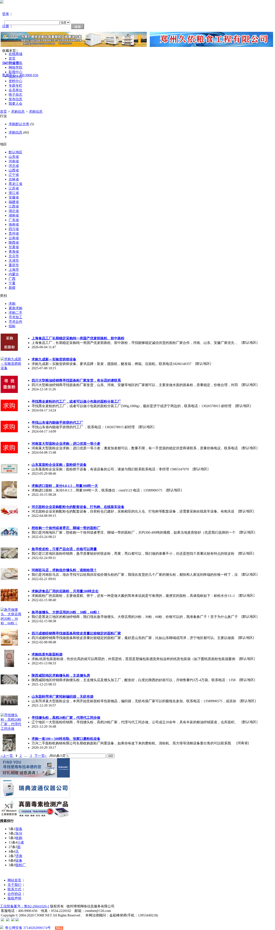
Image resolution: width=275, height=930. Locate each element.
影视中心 (15, 72)
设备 (18, 860)
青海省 (14, 251)
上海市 (14, 269)
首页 (12, 58)
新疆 (12, 287)
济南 (18, 856)
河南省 (14, 161)
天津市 (14, 260)
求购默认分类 (19, 124)
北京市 (14, 256)
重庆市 (14, 265)
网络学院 (15, 67)
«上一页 (7, 756)
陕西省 (14, 242)
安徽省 (14, 197)
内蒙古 (14, 274)
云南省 (14, 238)
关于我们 (14, 885)
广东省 (14, 220)
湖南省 (14, 215)
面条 (18, 829)
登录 (5, 14)
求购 (12, 303)
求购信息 (18, 111)
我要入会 (15, 103)
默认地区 (15, 152)
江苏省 (14, 188)
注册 (5, 26)
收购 (18, 838)
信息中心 (15, 76)
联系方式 (14, 889)
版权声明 (14, 898)
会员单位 (15, 90)
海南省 (14, 224)
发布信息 (15, 99)
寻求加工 (15, 317)
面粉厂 (20, 865)
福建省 (14, 202)
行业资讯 (15, 63)
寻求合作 (15, 321)
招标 (12, 326)
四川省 (14, 229)
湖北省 (14, 211)
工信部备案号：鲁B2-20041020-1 (24, 906)
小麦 (20, 842)
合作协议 (14, 894)
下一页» (40, 756)
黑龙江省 (15, 184)
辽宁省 (14, 175)
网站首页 (14, 880)
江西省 (14, 206)
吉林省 (14, 179)
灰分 (18, 833)
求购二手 (15, 312)
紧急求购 (15, 308)
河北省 (14, 166)
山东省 (14, 157)
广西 (12, 278)
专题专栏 (15, 85)
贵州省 (14, 233)
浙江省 (14, 193)
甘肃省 (14, 247)
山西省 (14, 170)
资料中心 (15, 81)
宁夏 (12, 283)
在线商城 (15, 54)
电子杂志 (15, 94)
